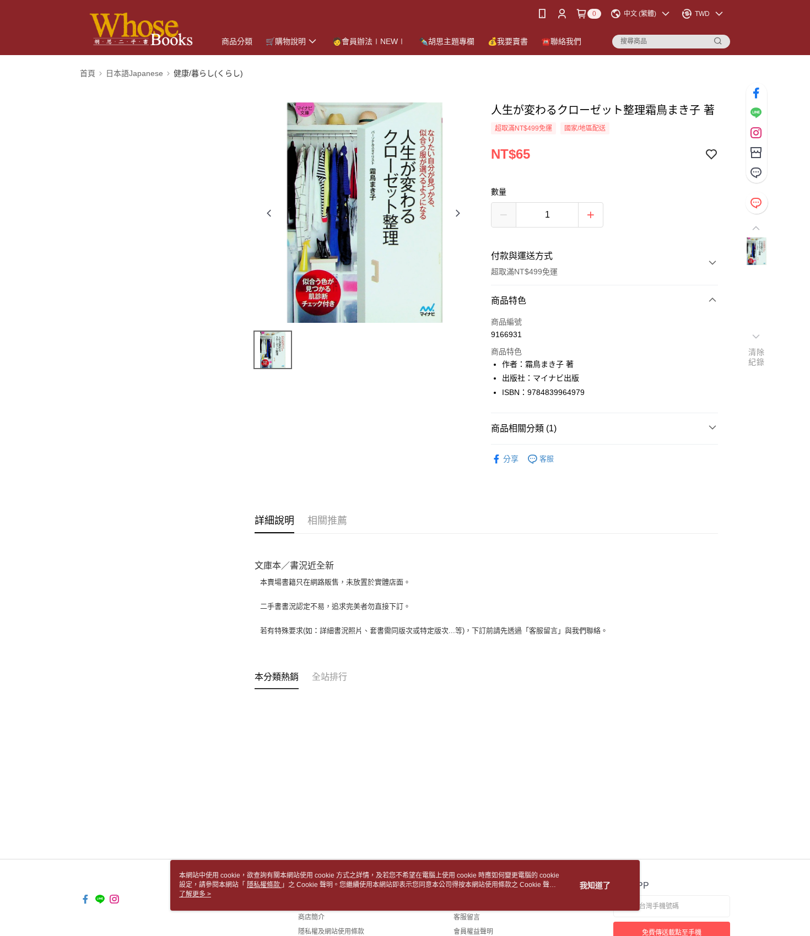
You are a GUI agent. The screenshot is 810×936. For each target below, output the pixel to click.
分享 (511, 459)
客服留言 (466, 917)
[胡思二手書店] (141, 29)
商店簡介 (311, 917)
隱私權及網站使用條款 (331, 931)
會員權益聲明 (473, 931)
